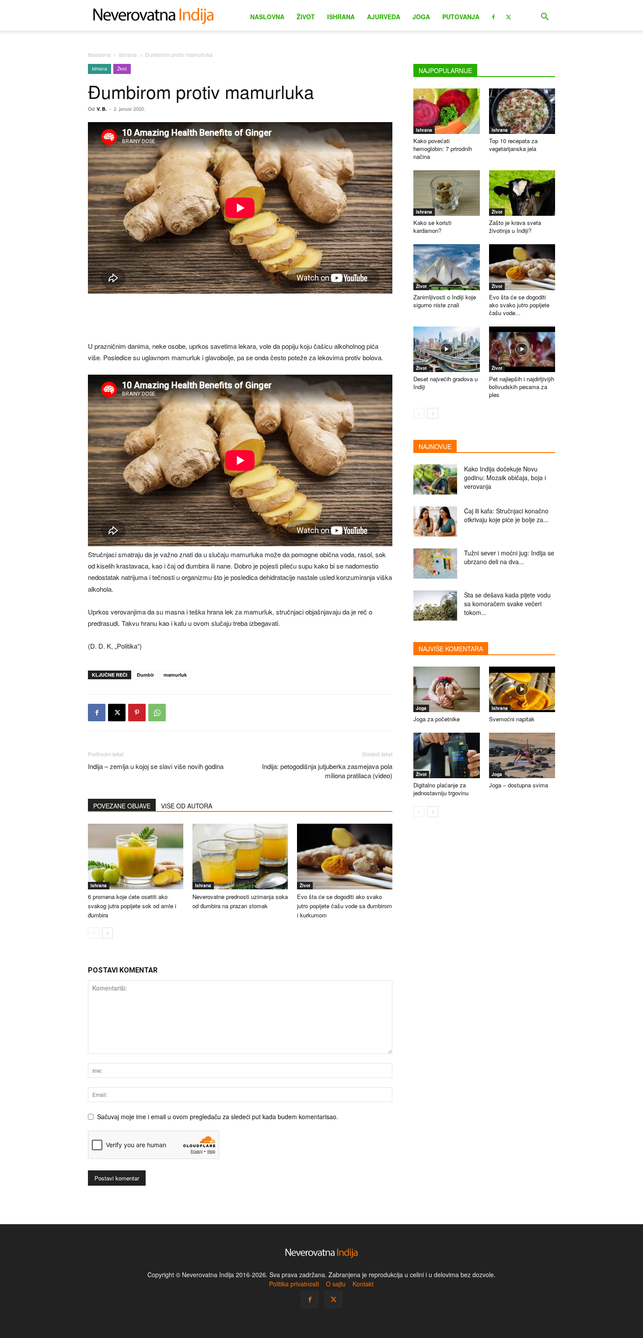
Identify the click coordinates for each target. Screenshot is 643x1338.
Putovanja (460, 16)
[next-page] (107, 932)
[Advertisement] (240, 318)
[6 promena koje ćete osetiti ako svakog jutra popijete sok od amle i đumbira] (135, 856)
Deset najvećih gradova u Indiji (445, 383)
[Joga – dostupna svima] (522, 755)
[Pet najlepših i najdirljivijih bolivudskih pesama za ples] (522, 349)
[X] (508, 16)
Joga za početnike (436, 719)
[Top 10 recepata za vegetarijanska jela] (522, 111)
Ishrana (341, 16)
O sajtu (336, 1283)
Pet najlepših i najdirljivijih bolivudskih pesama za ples (521, 387)
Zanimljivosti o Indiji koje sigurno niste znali (444, 301)
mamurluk (175, 674)
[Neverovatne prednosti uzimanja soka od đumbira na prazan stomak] (240, 856)
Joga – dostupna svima (518, 785)
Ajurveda (383, 16)
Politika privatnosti (294, 1283)
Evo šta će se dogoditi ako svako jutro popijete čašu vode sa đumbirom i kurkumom (344, 905)
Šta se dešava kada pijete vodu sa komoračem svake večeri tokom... (507, 603)
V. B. (102, 108)
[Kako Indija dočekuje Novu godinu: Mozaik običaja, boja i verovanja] (435, 479)
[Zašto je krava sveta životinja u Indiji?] (522, 193)
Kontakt (363, 1283)
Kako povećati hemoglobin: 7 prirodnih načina (442, 149)
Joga (421, 16)
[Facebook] (493, 16)
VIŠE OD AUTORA (186, 805)
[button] (544, 18)
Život (306, 16)
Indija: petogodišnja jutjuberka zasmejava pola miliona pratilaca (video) (327, 771)
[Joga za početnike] (446, 689)
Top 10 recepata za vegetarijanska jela (513, 145)
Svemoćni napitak (512, 719)
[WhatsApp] (157, 712)
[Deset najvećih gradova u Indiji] (446, 349)
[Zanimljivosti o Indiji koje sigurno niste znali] (446, 267)
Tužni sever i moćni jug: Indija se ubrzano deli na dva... (509, 557)
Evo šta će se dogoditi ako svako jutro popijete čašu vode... (519, 305)
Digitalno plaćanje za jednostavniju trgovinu (440, 789)
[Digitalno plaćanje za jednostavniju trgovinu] (446, 755)
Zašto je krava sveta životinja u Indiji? (515, 226)
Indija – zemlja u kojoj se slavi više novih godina (156, 766)
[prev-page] (93, 932)
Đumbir (145, 674)
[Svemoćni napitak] (522, 689)
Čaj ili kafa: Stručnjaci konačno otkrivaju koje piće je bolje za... (506, 515)
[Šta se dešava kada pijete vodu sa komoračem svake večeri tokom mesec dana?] (435, 605)
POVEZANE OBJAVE (121, 805)
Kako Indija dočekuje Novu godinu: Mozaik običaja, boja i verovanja (505, 477)
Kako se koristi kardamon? (432, 226)
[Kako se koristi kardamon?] (446, 193)
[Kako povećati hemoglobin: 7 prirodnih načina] (446, 111)
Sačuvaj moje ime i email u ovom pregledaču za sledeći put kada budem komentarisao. (217, 1116)
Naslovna (267, 16)
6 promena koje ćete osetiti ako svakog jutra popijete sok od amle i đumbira (132, 905)
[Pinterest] (137, 712)
